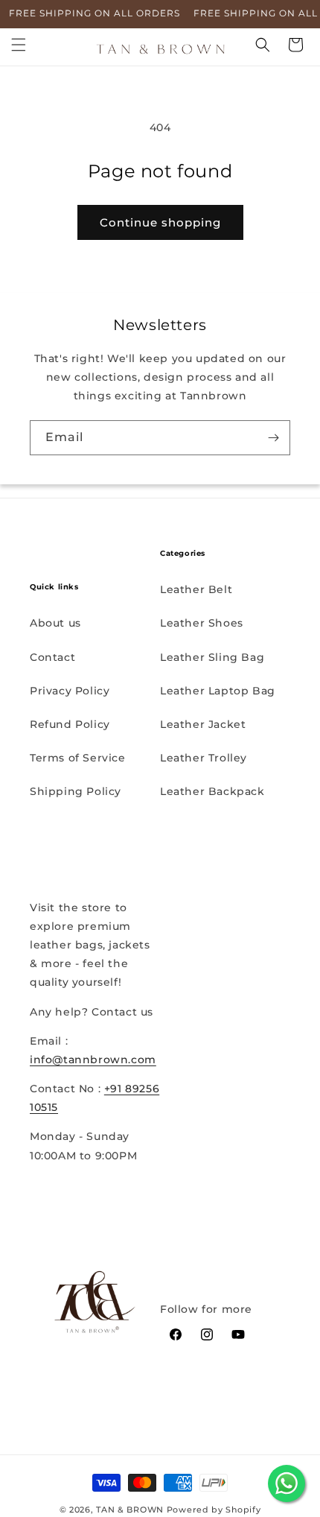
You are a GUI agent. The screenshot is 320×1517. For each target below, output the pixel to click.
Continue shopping (160, 222)
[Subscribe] (273, 437)
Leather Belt (196, 589)
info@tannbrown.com (93, 1059)
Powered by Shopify (214, 1509)
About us (55, 623)
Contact (52, 657)
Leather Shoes (201, 623)
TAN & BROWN (130, 1509)
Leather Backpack (212, 791)
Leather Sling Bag (212, 657)
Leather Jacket (203, 724)
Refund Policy (70, 724)
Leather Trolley (203, 757)
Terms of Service (78, 757)
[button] (18, 44)
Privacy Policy (69, 690)
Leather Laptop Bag (217, 690)
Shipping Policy (75, 791)
